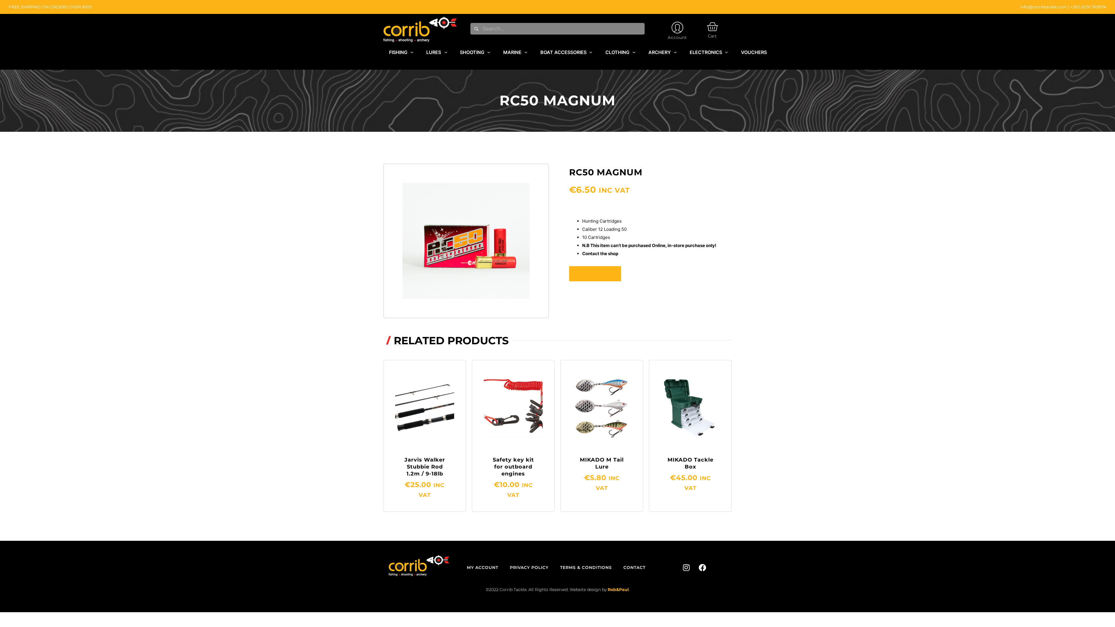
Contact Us (595, 274)
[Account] (677, 27)
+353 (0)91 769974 (1088, 7)
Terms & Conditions (586, 567)
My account (482, 567)
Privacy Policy (529, 567)
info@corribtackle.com (1043, 7)
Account (677, 37)
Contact (634, 567)
